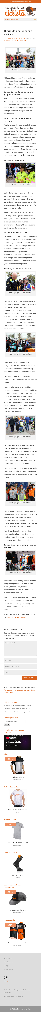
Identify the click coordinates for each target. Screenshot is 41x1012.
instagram (7, 981)
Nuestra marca (8, 962)
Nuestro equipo (8, 969)
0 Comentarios (24, 41)
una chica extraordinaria (16, 617)
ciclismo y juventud (11, 41)
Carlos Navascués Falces (16, 38)
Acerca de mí (8, 958)
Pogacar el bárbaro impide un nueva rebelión (17, 708)
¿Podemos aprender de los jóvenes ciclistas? (17, 705)
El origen (6, 965)
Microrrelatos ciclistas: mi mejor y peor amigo (17, 712)
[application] (17, 742)
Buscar (7, 724)
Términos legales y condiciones (13, 996)
